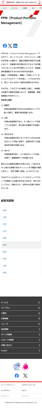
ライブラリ (14, 8)
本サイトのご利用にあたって (8, 385)
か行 (4, 217)
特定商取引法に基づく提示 (28, 385)
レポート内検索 (7, 340)
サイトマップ (25, 396)
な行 (4, 238)
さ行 (4, 224)
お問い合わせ (6, 345)
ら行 (4, 266)
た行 (4, 231)
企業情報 (4, 318)
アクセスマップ (5, 396)
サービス (4, 302)
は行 (33, 8)
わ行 (4, 272)
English (4, 350)
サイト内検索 (6, 334)
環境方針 (24, 390)
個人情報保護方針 (5, 390)
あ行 (4, 210)
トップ (4, 8)
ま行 (4, 252)
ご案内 (3, 313)
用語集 (25, 8)
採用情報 (4, 329)
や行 (4, 259)
